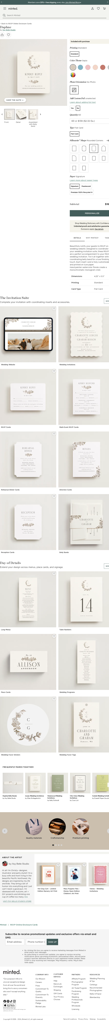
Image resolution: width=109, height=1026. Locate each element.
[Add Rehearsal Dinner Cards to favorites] (54, 433)
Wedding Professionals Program (77, 1000)
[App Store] (16, 1005)
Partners (76, 974)
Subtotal (74, 204)
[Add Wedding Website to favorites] (54, 308)
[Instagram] (14, 1001)
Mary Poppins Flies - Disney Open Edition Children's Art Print (72, 891)
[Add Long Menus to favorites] (54, 573)
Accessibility (101, 1019)
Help (55, 980)
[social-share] (2, 35)
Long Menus (6, 630)
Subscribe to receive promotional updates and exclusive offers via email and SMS (50, 936)
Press (37, 985)
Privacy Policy (83, 1019)
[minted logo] (13, 8)
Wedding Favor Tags (67, 755)
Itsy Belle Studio (9, 30)
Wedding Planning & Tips (97, 979)
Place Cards (6, 692)
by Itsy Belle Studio (9, 798)
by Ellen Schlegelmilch (33, 798)
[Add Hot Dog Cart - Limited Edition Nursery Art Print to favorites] (58, 864)
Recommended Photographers (96, 989)
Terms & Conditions (70, 1019)
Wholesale (76, 1005)
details (77, 238)
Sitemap (93, 1019)
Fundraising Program (76, 992)
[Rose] (88, 67)
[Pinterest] (8, 1001)
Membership (95, 997)
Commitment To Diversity (42, 995)
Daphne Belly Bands (10, 796)
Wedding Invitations (67, 365)
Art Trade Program (79, 988)
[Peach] (95, 67)
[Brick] (103, 67)
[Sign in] (92, 8)
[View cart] (104, 8)
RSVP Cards (6, 427)
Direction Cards (65, 490)
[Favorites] (98, 8)
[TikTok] (11, 1001)
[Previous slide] (2, 114)
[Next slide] (40, 114)
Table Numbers (65, 630)
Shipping (57, 990)
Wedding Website (8, 365)
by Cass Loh (74, 800)
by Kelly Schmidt (53, 800)
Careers (38, 982)
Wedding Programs (67, 692)
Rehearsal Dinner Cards (10, 490)
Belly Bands (64, 552)
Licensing (75, 1009)
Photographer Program (77, 983)
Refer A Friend (95, 994)
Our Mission (40, 978)
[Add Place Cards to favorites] (54, 636)
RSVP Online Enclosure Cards (24, 925)
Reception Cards (7, 552)
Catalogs (93, 984)
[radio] (74, 54)
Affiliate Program (79, 978)
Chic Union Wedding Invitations (77, 797)
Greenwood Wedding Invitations (54, 797)
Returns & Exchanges (58, 985)
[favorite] (8, 35)
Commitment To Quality (42, 990)
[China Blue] (80, 67)
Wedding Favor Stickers (10, 755)
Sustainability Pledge (40, 1001)
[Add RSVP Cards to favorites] (54, 371)
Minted (3, 925)
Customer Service (58, 975)
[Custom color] (73, 75)
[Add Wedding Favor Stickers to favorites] (54, 698)
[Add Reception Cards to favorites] (54, 496)
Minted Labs (40, 1006)
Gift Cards (58, 993)
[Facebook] (4, 1001)
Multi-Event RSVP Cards (69, 427)
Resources (95, 974)
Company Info (42, 974)
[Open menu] (5, 8)
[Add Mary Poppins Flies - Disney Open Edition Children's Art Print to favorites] (84, 864)
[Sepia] (73, 67)
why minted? (92, 238)
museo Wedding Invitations (34, 796)
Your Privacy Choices (59, 998)
